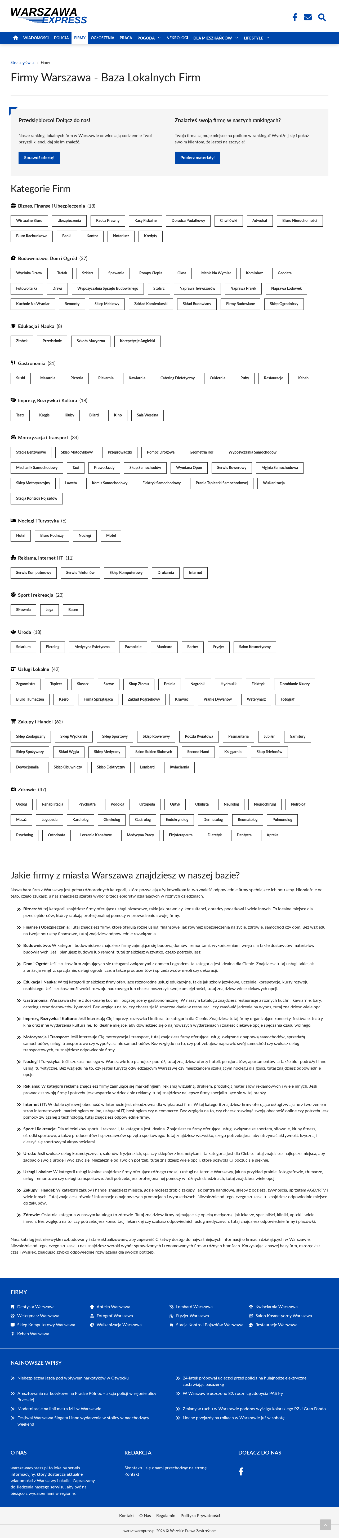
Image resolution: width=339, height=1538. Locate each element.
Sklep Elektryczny (111, 767)
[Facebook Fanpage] (293, 17)
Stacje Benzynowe (31, 452)
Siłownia (23, 610)
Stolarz (158, 289)
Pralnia (169, 684)
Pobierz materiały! (197, 158)
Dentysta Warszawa (36, 1307)
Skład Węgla (69, 752)
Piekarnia (106, 378)
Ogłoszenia (102, 38)
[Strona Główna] (16, 38)
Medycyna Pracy (140, 835)
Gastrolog (143, 820)
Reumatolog (247, 820)
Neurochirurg (265, 804)
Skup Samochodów (145, 468)
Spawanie (116, 273)
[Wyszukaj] (321, 16)
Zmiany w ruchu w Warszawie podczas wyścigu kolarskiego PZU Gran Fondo (254, 1409)
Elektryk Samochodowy (161, 483)
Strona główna (22, 63)
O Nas (145, 1516)
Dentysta (244, 835)
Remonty (72, 304)
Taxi (76, 468)
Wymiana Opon (189, 468)
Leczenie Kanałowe (96, 835)
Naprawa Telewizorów (197, 289)
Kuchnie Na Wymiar (33, 304)
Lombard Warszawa (194, 1307)
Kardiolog (80, 820)
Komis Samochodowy (109, 483)
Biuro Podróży (52, 536)
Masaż (21, 820)
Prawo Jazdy (104, 468)
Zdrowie (27, 790)
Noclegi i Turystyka (38, 521)
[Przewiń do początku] (325, 1524)
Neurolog (231, 804)
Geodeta (285, 273)
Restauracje (273, 378)
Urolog (21, 804)
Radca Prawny (107, 221)
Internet (195, 573)
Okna (181, 273)
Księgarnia (233, 752)
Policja (61, 38)
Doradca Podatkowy (188, 221)
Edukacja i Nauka (36, 326)
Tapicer (56, 684)
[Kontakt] (307, 17)
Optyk (175, 804)
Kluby (69, 415)
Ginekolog (112, 820)
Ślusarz (82, 684)
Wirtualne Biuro (29, 221)
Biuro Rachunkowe (31, 236)
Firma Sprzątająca (98, 699)
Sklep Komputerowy (126, 573)
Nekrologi (177, 38)
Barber (192, 647)
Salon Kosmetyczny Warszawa (284, 1316)
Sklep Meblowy (107, 304)
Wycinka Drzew (29, 273)
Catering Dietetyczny (177, 378)
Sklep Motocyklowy (77, 452)
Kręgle (44, 415)
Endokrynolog (177, 820)
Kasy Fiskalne (146, 221)
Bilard (94, 415)
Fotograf (288, 699)
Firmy (80, 38)
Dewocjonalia (27, 767)
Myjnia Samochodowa (279, 468)
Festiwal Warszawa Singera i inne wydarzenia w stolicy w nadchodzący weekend (83, 1421)
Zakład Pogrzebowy (144, 699)
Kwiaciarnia (179, 767)
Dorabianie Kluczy (295, 684)
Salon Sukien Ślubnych (153, 752)
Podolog (117, 804)
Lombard (147, 767)
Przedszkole (52, 341)
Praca (126, 38)
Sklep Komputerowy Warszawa (46, 1325)
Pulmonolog (282, 820)
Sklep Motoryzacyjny (33, 483)
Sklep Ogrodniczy (284, 304)
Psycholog (24, 835)
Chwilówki (228, 221)
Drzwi (57, 289)
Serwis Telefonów (80, 573)
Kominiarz (254, 273)
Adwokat (259, 221)
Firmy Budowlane (240, 304)
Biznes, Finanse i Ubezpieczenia (51, 206)
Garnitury (297, 737)
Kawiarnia (137, 378)
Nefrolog (298, 804)
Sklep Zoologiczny (30, 737)
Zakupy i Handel (35, 722)
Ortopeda (147, 804)
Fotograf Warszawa (115, 1316)
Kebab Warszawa (33, 1334)
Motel (111, 536)
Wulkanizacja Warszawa (119, 1325)
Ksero (64, 699)
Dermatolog (213, 820)
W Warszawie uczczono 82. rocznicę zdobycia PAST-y (233, 1393)
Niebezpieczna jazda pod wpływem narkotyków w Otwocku (73, 1378)
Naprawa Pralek (243, 289)
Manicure (164, 647)
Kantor (92, 236)
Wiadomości (36, 38)
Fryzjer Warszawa (192, 1316)
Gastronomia (31, 363)
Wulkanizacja (274, 483)
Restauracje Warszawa (276, 1325)
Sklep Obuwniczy (68, 767)
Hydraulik (229, 684)
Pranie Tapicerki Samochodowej (222, 483)
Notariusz (121, 236)
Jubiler (269, 737)
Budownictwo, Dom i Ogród (47, 258)
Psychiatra (87, 804)
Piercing (52, 647)
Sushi (20, 378)
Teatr (20, 415)
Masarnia (47, 378)
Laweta (71, 483)
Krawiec (182, 699)
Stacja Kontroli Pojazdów (36, 498)
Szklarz (87, 273)
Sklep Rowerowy (156, 737)
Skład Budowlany (197, 304)
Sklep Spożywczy (30, 752)
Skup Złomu (139, 684)
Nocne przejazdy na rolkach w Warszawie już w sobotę (233, 1418)
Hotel (20, 536)
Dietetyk (215, 835)
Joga (49, 610)
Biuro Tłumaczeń (30, 699)
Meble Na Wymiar (216, 273)
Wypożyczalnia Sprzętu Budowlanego (107, 289)
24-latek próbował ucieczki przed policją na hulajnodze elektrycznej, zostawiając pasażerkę (246, 1381)
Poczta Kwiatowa (199, 737)
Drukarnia (166, 573)
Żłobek (22, 341)
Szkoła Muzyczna (91, 341)
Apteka (272, 835)
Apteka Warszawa (113, 1307)
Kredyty (150, 236)
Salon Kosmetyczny (255, 647)
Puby (244, 378)
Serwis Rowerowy (231, 468)
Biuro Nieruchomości (299, 221)
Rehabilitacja (52, 804)
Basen (73, 610)
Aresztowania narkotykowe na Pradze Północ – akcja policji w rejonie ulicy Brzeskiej (86, 1396)
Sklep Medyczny (107, 752)
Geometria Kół (201, 452)
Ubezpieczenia (69, 221)
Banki (67, 236)
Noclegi (85, 536)
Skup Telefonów (269, 752)
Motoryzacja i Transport (43, 438)
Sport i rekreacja (35, 595)
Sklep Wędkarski (73, 737)
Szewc (109, 684)
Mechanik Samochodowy (36, 468)
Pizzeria (76, 378)
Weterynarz (256, 699)
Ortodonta (56, 835)
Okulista (202, 804)
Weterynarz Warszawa (38, 1316)
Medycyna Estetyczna (92, 647)
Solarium (23, 647)
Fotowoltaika (26, 289)
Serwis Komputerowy (33, 573)
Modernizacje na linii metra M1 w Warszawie (59, 1409)
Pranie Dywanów (218, 699)
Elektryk (258, 684)
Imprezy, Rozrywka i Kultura (47, 400)
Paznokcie (133, 647)
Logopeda (49, 820)
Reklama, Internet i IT (40, 558)
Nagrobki (198, 684)
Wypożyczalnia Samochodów (252, 452)
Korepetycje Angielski (137, 341)
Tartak (62, 273)
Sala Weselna (147, 415)
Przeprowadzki (120, 452)
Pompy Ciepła (150, 273)
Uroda (24, 632)
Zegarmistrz (25, 684)
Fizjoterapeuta (181, 835)
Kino (118, 415)
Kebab (303, 378)
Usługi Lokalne (33, 669)
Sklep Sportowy (115, 737)
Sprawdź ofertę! (39, 158)
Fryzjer (218, 647)
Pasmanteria (238, 737)
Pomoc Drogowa (161, 452)
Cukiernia (217, 378)
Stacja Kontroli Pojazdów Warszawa (209, 1325)
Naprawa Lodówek (286, 289)
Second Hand (198, 752)
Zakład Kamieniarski (151, 304)
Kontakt (131, 1474)
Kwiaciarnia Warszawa (277, 1307)
